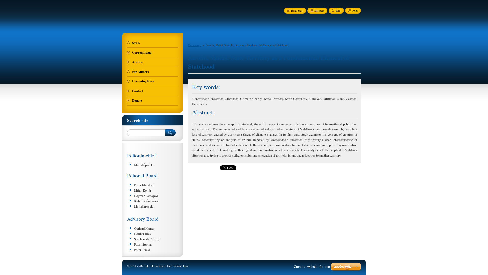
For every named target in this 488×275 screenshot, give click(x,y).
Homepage (194, 45)
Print (355, 10)
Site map (319, 10)
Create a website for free (312, 267)
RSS (338, 10)
